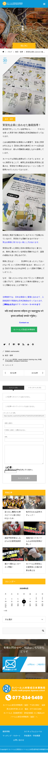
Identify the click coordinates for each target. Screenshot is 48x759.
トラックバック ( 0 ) (34, 387)
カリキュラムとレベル (33, 731)
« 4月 (5, 610)
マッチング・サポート (11, 736)
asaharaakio (14, 351)
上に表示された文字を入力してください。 (19, 470)
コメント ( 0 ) (13, 387)
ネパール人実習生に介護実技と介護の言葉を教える (34, 567)
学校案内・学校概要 (32, 736)
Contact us (24, 322)
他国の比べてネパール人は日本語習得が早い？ (34, 541)
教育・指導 (9, 119)
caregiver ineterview (21, 361)
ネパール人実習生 (11, 359)
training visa (33, 359)
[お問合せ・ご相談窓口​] (24, 658)
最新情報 (6, 731)
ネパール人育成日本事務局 (24, 329)
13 (24, 601)
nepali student (23, 359)
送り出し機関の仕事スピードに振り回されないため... (13, 515)
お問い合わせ (18, 740)
